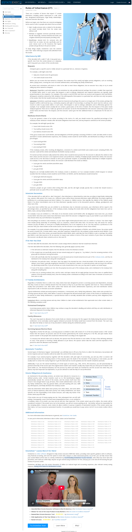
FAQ (68, 2)
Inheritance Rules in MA (54, 442)
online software (41, 454)
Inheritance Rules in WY (104, 442)
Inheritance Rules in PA (87, 435)
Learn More (60, 525)
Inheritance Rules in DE (37, 442)
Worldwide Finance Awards (83, 509)
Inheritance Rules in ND (71, 440)
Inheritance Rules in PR (87, 438)
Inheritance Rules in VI (104, 431)
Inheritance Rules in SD (87, 447)
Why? (77, 525)
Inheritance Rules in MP (71, 431)
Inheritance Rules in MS (71, 433)
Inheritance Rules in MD (55, 445)
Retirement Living (72, 514)
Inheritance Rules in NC (71, 438)
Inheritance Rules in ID (54, 428)
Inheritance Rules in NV (87, 424)
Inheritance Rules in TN (104, 421)
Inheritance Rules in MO (71, 428)
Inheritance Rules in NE (71, 442)
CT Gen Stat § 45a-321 (40, 313)
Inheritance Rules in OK (87, 431)
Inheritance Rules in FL (37, 445)
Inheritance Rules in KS (54, 435)
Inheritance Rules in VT (104, 433)
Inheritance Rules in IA (54, 426)
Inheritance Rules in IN (54, 433)
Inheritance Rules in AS (37, 428)
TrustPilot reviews (59, 520)
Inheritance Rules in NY (87, 426)
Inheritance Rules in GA (37, 447)
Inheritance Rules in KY (54, 438)
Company (77, 2)
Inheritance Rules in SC (87, 445)
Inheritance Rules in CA (37, 433)
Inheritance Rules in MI (71, 424)
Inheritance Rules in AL (37, 424)
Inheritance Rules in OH (88, 428)
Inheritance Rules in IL (54, 431)
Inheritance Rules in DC (37, 440)
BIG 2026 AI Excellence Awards (79, 511)
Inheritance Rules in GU (54, 421)
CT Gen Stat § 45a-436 (40, 345)
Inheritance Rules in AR (37, 426)
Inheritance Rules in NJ (70, 447)
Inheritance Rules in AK (37, 421)
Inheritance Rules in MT (71, 435)
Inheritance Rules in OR (87, 433)
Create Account (121, 2)
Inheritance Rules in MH (71, 421)
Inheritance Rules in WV (104, 440)
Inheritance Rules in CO (37, 435)
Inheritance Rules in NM (88, 421)
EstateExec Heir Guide (69, 415)
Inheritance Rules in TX (104, 424)
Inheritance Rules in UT (104, 426)
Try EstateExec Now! (38, 525)
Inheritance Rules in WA (104, 435)
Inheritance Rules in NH (71, 445)
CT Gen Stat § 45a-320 (40, 326)
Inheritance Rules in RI (87, 442)
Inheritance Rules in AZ (37, 431)
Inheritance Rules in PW (88, 440)
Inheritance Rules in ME (54, 447)
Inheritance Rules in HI (54, 424)
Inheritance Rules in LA (54, 440)
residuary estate (100, 257)
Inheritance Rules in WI (104, 438)
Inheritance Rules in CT (37, 438)
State (56, 8)
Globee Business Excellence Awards (71, 517)
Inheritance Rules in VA (104, 428)
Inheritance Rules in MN (71, 426)
